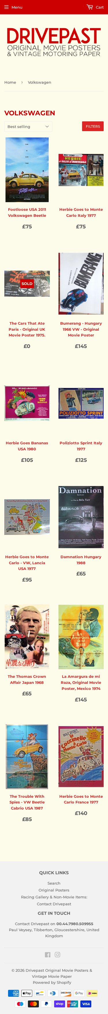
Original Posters (54, 890)
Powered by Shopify (52, 982)
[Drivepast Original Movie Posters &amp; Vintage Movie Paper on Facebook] (48, 955)
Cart (99, 7)
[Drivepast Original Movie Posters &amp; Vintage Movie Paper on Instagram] (57, 955)
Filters (93, 126)
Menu (17, 7)
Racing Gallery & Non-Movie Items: (54, 897)
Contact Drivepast (54, 904)
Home (10, 82)
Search (54, 883)
